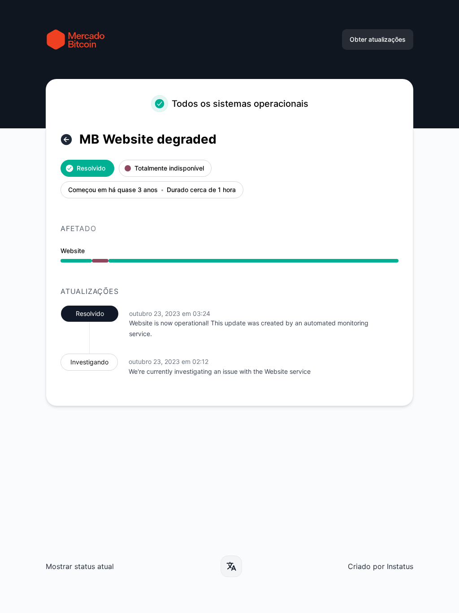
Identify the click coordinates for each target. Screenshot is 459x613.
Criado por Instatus (380, 566)
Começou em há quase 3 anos (113, 190)
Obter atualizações (378, 39)
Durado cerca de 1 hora (201, 190)
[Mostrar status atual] (66, 139)
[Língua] (231, 566)
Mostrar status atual (80, 566)
